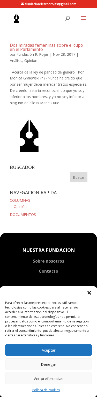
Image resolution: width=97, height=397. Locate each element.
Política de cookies (46, 390)
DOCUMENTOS (23, 214)
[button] (89, 292)
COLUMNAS (20, 200)
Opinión (30, 60)
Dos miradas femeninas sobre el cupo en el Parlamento (46, 47)
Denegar (48, 364)
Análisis (16, 60)
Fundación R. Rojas (33, 54)
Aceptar (49, 350)
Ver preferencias (48, 378)
